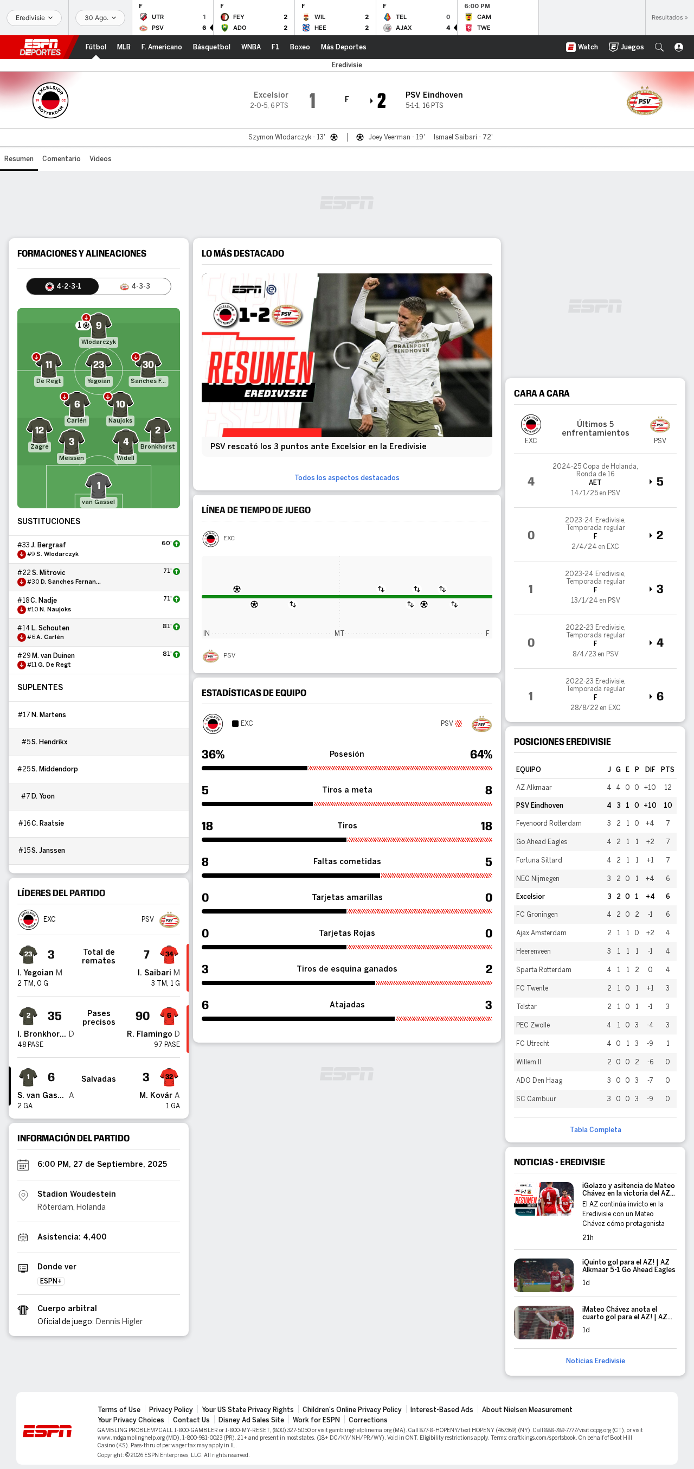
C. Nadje (43, 600)
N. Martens (48, 715)
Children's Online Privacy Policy (352, 1410)
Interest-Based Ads (441, 1410)
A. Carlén (50, 637)
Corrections (368, 1420)
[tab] (63, 286)
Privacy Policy (171, 1410)
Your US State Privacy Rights (248, 1410)
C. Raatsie (47, 823)
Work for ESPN (316, 1420)
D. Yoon (43, 796)
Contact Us (191, 1420)
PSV (229, 656)
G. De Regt (54, 665)
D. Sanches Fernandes (72, 582)
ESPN (40, 47)
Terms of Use (119, 1410)
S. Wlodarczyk (57, 554)
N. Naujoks (55, 609)
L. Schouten (50, 628)
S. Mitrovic (49, 573)
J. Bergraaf (48, 545)
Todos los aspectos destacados (347, 478)
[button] (659, 47)
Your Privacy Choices (131, 1420)
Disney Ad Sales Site (251, 1420)
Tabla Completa (595, 1130)
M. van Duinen (53, 656)
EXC (229, 538)
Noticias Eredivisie (595, 1361)
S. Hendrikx (49, 742)
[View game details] (595, 480)
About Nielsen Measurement (527, 1410)
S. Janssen (48, 850)
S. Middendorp (54, 769)
